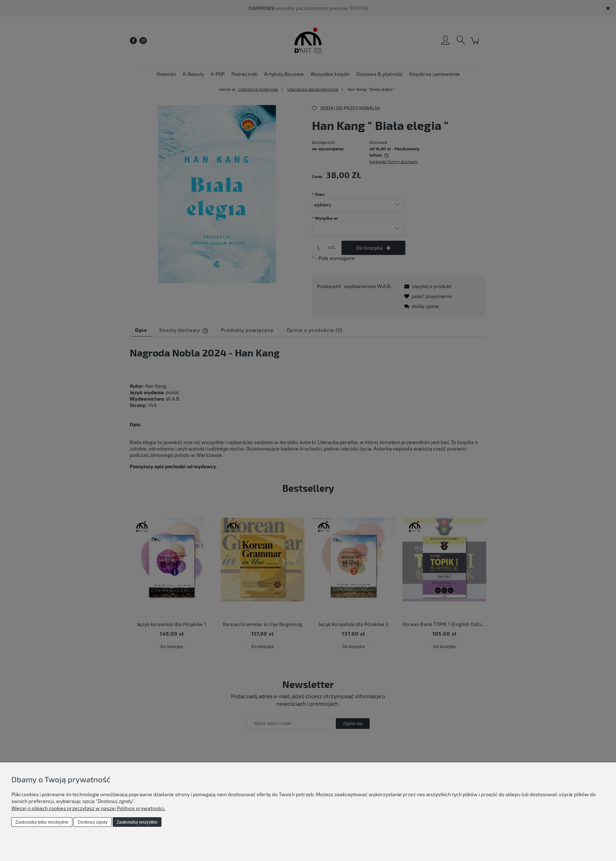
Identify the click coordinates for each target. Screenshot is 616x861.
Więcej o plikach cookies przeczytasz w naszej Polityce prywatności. (88, 808)
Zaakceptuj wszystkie (137, 822)
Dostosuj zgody (93, 822)
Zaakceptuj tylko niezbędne (41, 822)
